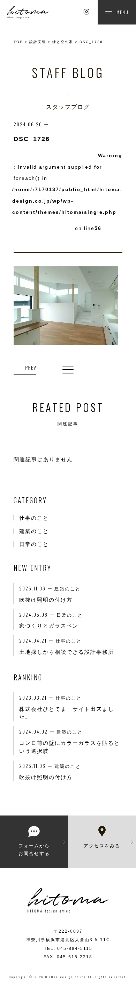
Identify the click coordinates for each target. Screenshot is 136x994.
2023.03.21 (37, 697)
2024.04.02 (37, 731)
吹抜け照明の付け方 (46, 777)
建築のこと (34, 531)
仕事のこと (34, 518)
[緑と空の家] (25, 368)
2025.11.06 (36, 765)
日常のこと (34, 544)
